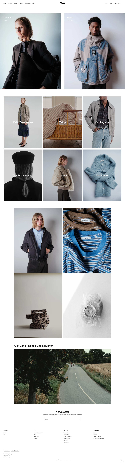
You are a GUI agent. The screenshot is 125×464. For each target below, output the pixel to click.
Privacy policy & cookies (99, 438)
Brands (15, 3)
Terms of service (97, 436)
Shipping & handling (38, 432)
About (95, 432)
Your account (67, 432)
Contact (6, 430)
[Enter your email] (79, 419)
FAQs (35, 434)
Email (5, 432)
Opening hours (67, 438)
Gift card (65, 440)
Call (4, 434)
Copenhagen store (68, 436)
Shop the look (28, 3)
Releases (21, 3)
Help (35, 430)
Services (66, 430)
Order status (36, 436)
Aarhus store (66, 434)
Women (10, 3)
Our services (66, 442)
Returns (35, 438)
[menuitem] (5, 3)
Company (96, 430)
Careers (95, 434)
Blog (33, 3)
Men (5, 3)
